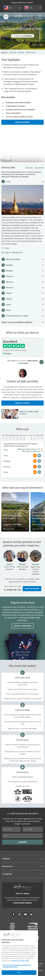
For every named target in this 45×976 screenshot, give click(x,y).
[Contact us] (5, 16)
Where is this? (37, 45)
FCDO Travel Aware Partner (22, 777)
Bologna (9, 265)
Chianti (9, 293)
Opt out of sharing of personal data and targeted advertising (17, 966)
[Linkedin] (31, 914)
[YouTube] (25, 914)
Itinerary (13, 52)
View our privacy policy (20, 961)
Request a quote (22, 403)
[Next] (41, 200)
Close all (29, 168)
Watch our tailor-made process (29, 412)
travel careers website (22, 902)
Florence (9, 276)
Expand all (39, 168)
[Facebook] (13, 914)
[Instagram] (19, 914)
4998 (16, 350)
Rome (8, 304)
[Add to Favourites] (4, 46)
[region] (22, 145)
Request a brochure (22, 626)
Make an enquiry (22, 122)
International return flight (17, 316)
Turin (8, 181)
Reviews (21, 52)
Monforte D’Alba (13, 259)
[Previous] (4, 200)
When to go (30, 52)
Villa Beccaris (14, 252)
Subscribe (22, 842)
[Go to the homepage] (23, 16)
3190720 (39, 970)
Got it (19, 972)
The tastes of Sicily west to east (12, 517)
